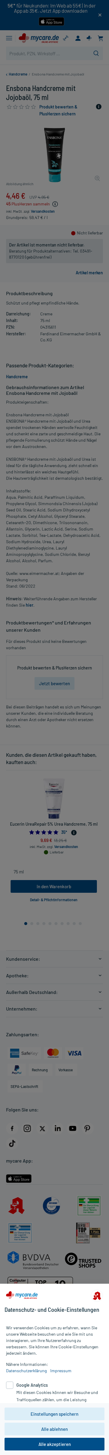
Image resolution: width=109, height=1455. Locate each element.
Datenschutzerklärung (26, 1370)
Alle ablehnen (54, 1429)
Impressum (60, 1370)
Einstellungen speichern (54, 1414)
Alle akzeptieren (54, 1444)
